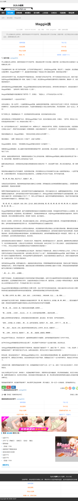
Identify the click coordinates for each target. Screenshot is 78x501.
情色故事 (71, 13)
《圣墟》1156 (7, 446)
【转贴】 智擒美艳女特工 (14, 394)
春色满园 (10, 13)
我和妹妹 (5, 443)
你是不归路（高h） (23, 414)
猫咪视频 (22, 42)
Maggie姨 (17, 18)
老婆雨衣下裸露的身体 (10, 449)
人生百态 (45, 13)
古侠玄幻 (54, 13)
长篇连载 (63, 13)
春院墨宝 (28, 13)
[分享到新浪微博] (70, 388)
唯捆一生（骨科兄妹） (30, 495)
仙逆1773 (6, 455)
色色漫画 (22, 46)
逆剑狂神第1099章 (9, 452)
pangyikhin (14, 58)
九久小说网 (19, 29)
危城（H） (22, 55)
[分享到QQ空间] (66, 388)
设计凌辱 (36, 13)
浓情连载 (19, 13)
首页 (3, 13)
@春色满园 (65, 29)
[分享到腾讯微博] (73, 388)
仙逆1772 (6, 438)
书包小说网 (22, 51)
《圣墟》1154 (7, 460)
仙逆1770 (6, 458)
